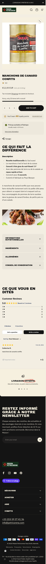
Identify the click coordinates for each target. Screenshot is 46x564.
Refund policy (8, 544)
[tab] (8, 323)
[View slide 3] (23, 386)
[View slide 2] (21, 386)
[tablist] (22, 323)
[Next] (42, 2)
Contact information (14, 547)
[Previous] (3, 2)
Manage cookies (22, 534)
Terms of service (26, 544)
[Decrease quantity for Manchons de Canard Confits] (4, 108)
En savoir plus (37, 116)
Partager (8, 139)
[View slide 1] (18, 386)
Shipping (15, 94)
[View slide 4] (26, 386)
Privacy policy (16, 544)
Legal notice (32, 547)
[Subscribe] (38, 437)
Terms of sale (24, 547)
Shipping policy (35, 544)
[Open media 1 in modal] (40, 21)
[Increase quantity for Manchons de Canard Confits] (14, 108)
